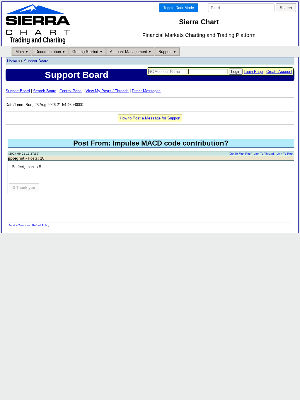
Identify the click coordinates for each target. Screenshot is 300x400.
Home (12, 61)
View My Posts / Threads (107, 91)
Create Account (279, 71)
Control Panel (70, 91)
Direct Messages (146, 91)
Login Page (253, 71)
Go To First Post (240, 153)
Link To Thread (264, 153)
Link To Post (285, 153)
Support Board (36, 61)
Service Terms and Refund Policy (28, 225)
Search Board (44, 91)
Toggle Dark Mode (178, 8)
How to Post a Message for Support (150, 118)
